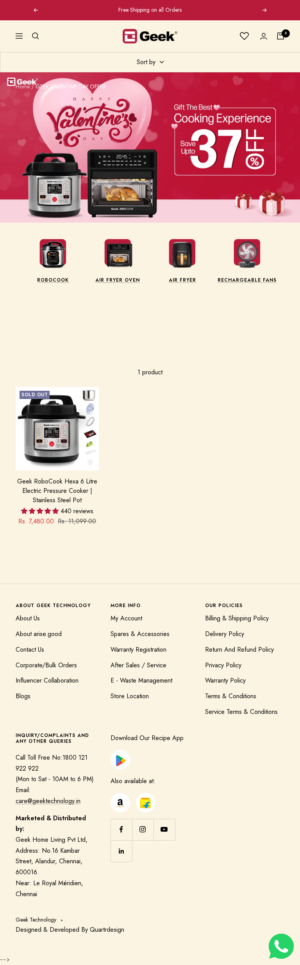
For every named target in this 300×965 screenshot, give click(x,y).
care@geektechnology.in (48, 800)
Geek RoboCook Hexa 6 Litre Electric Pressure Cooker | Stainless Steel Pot (57, 491)
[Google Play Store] (120, 755)
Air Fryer (182, 280)
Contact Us (30, 649)
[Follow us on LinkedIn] (121, 851)
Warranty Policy (225, 680)
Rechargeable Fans (247, 280)
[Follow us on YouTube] (164, 829)
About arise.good (39, 633)
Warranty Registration (138, 649)
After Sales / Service (138, 665)
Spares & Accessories (140, 633)
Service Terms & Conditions (241, 711)
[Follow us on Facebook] (121, 829)
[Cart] (280, 36)
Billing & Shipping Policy (237, 618)
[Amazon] (120, 798)
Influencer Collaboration (47, 680)
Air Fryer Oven (117, 280)
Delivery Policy (224, 633)
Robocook (53, 280)
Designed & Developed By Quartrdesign (70, 929)
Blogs (23, 696)
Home (23, 86)
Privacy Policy (223, 665)
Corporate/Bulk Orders (46, 665)
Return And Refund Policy (239, 649)
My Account (126, 618)
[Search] (35, 36)
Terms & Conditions (230, 696)
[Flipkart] (145, 798)
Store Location (130, 696)
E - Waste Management (141, 680)
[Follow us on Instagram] (143, 829)
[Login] (263, 36)
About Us (28, 618)
